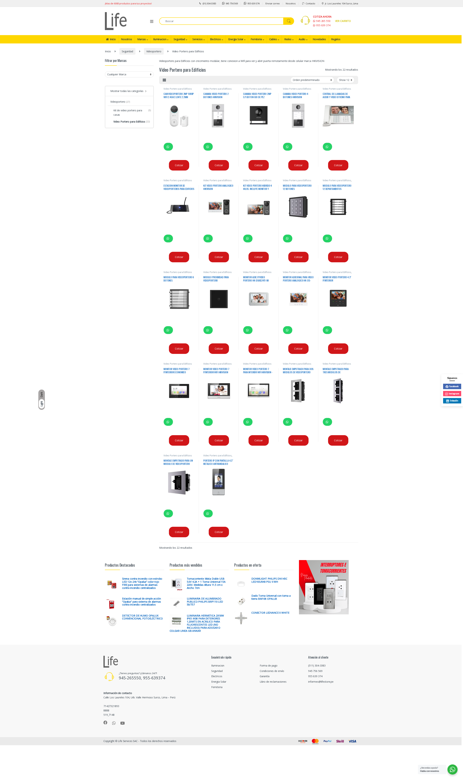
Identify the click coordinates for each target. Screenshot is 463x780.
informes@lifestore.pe (321, 681)
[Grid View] (164, 80)
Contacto (310, 3)
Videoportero (153, 51)
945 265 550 (323, 21)
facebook (454, 386)
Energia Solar (235, 39)
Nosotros (291, 3)
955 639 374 (253, 3)
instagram (454, 393)
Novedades (319, 39)
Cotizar (179, 165)
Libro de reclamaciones (273, 681)
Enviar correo (273, 3)
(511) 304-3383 (317, 665)
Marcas (141, 39)
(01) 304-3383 (209, 3)
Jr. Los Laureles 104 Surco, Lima (341, 3)
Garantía (264, 676)
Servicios (197, 39)
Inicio (113, 39)
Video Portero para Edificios (177, 88)
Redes (287, 39)
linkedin (454, 400)
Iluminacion (159, 39)
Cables (273, 39)
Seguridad (179, 39)
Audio (302, 39)
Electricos (215, 39)
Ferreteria (256, 39)
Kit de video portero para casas (132, 112)
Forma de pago (268, 665)
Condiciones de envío (272, 671)
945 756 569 (232, 3)
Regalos (335, 39)
